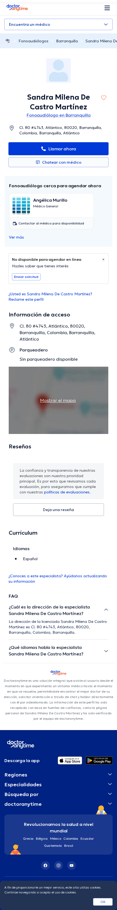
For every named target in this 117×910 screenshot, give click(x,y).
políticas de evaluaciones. (67, 492)
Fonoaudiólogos (33, 41)
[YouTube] (71, 865)
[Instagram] (58, 865)
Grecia (28, 838)
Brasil (68, 846)
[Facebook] (45, 865)
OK (103, 902)
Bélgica (42, 838)
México (55, 838)
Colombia (70, 838)
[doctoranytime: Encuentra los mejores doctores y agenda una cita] (7, 41)
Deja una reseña (58, 509)
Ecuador (87, 838)
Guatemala (53, 846)
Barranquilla (67, 41)
